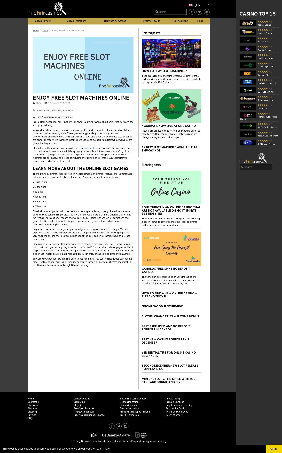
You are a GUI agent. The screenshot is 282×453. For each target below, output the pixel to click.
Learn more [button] (103, 448)
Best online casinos (130, 402)
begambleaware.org (156, 441)
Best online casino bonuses (134, 399)
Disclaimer (33, 405)
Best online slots (128, 405)
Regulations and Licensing (179, 405)
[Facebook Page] (192, 12)
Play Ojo (78, 405)
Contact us (33, 402)
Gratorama (79, 402)
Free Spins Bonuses (84, 408)
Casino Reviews (43, 21)
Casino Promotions (76, 21)
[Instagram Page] (207, 12)
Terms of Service (174, 415)
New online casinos (129, 408)
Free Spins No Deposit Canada (89, 415)
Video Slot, (56, 111)
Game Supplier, (43, 111)
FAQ (30, 418)
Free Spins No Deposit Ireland (135, 412)
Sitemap (32, 415)
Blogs (200, 21)
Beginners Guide (151, 21)
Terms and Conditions (177, 412)
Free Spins (68, 111)
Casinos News (181, 21)
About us (32, 408)
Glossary (32, 412)
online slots (91, 148)
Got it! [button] (273, 448)
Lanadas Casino (82, 399)
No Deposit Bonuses (84, 412)
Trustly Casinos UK (129, 415)
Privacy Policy (173, 399)
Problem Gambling (175, 402)
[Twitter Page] (199, 12)
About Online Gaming (115, 21)
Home (31, 399)
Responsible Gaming (176, 408)
